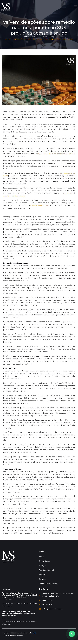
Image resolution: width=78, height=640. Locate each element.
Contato (42, 579)
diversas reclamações (39, 205)
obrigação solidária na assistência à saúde (55, 154)
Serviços (42, 566)
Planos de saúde (46, 37)
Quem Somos (44, 561)
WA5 (34, 633)
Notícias (34, 37)
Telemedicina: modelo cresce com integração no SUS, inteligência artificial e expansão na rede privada (19, 595)
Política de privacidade (48, 584)
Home (26, 37)
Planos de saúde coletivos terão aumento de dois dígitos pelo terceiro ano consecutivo (18, 613)
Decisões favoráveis (46, 570)
